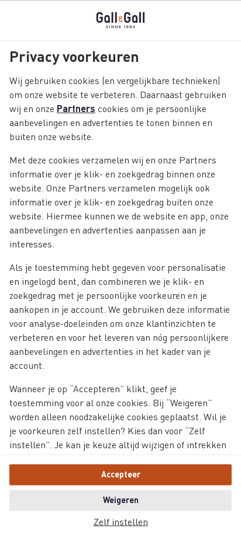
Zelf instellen (121, 522)
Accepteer (120, 474)
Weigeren (121, 500)
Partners (76, 109)
